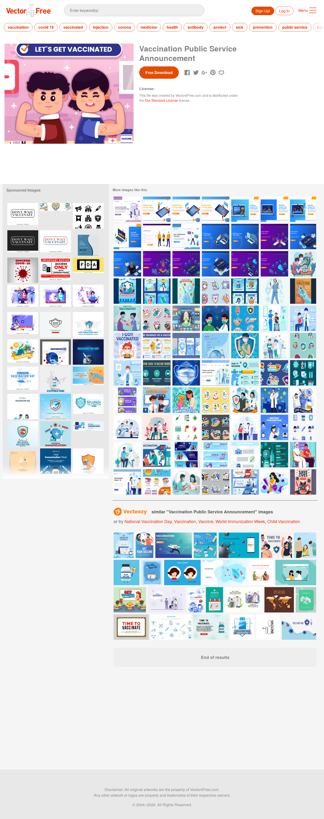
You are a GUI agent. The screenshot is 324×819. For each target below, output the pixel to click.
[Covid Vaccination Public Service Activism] (186, 345)
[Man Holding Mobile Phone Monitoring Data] (186, 236)
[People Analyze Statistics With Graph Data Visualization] (274, 236)
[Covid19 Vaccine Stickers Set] (245, 318)
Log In (284, 11)
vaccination (18, 27)
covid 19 (46, 27)
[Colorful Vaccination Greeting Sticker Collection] (215, 291)
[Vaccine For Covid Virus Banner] (245, 482)
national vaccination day (148, 521)
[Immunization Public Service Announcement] (157, 400)
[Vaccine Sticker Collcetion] (215, 482)
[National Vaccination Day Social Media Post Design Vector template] (55, 406)
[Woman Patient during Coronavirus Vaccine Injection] (186, 482)
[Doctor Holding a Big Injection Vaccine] (274, 400)
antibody (196, 27)
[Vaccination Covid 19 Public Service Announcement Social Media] (157, 291)
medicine (149, 27)
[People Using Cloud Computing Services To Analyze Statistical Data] (245, 263)
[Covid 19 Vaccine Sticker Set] (157, 318)
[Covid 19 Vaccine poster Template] (303, 400)
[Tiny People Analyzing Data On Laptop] (245, 209)
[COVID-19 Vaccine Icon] (186, 427)
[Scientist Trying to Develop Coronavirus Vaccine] (127, 373)
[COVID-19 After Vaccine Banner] (186, 454)
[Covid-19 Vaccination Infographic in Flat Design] (274, 454)
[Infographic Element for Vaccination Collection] (157, 454)
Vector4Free (29, 10)
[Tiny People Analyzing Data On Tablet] (303, 209)
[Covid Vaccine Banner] (245, 454)
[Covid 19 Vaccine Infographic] (157, 345)
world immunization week (240, 521)
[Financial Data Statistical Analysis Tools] (215, 236)
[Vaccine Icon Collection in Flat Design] (303, 373)
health (172, 27)
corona (124, 27)
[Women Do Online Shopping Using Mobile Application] (127, 209)
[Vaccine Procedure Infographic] (245, 373)
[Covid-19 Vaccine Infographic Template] (157, 373)
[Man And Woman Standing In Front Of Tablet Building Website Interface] (157, 209)
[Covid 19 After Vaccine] (274, 482)
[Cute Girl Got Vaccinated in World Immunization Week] (186, 400)
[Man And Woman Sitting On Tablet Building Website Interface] (186, 209)
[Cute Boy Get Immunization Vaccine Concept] (127, 345)
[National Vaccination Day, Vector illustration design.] (22, 406)
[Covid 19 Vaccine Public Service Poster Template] (303, 291)
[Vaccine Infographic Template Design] (157, 482)
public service (294, 27)
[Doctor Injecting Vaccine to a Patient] (127, 427)
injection (100, 27)
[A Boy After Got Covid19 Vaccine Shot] (245, 345)
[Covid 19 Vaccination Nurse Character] (274, 291)
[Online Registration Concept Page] (157, 236)
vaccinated (73, 27)
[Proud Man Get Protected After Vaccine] (245, 400)
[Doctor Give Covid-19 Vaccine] (215, 318)
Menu (303, 10)
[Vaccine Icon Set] (303, 427)
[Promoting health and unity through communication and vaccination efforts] (55, 215)
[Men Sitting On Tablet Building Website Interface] (215, 209)
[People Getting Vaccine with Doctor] (303, 318)
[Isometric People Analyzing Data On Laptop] (127, 236)
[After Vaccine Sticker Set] (215, 427)
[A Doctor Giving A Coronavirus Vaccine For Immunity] (274, 345)
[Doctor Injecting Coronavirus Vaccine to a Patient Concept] (127, 454)
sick (239, 27)
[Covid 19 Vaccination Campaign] (303, 263)
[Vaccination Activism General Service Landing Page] (127, 482)
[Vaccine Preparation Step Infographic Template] (274, 427)
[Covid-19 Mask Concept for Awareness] (186, 373)
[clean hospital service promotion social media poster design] (88, 243)
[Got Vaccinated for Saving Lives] (303, 482)
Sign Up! (262, 11)
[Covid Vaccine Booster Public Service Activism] (303, 454)
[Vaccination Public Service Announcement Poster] (127, 291)
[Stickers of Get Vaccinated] (215, 400)
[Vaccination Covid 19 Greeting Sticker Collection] (303, 345)
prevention (263, 27)
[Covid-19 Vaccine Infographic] (186, 318)
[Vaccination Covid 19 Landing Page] (215, 373)
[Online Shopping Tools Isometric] (245, 236)
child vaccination (283, 521)
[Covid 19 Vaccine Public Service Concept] (127, 318)
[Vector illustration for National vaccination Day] (22, 461)
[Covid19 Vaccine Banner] (215, 454)
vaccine (205, 521)
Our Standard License (161, 100)
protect (219, 27)
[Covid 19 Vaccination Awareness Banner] (127, 400)
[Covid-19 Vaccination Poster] (215, 345)
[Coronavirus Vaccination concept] (274, 318)
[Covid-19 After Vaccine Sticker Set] (274, 373)
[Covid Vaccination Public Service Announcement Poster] (186, 291)
